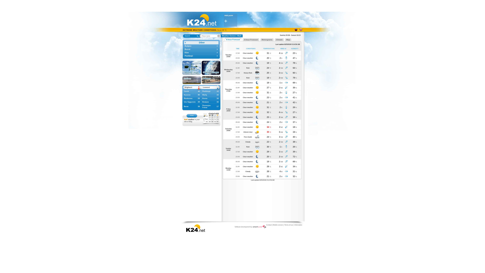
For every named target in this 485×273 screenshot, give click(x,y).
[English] (301, 30)
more (192, 115)
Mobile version (278, 225)
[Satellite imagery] (211, 68)
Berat (186, 106)
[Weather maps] (191, 68)
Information (298, 225)
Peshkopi (189, 56)
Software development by (243, 227)
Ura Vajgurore (190, 102)
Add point (228, 15)
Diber (202, 42)
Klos (187, 52)
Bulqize (188, 46)
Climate (279, 40)
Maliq (204, 95)
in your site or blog (192, 120)
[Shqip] (296, 30)
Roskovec (188, 98)
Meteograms (267, 40)
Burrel (187, 49)
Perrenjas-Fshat (206, 106)
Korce (204, 98)
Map (288, 40)
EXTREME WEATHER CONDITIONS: (200, 30)
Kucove (187, 95)
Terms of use (288, 225)
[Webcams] (211, 80)
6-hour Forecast (233, 40)
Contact (269, 225)
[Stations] (191, 80)
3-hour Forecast (251, 40)
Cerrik (186, 91)
